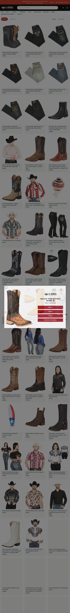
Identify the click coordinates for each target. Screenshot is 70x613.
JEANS (50, 315)
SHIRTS (50, 311)
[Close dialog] (6, 287)
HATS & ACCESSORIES (50, 319)
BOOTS (50, 307)
